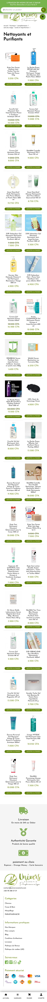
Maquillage (9, 911)
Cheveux (8, 903)
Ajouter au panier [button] (13, 84)
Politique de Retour (12, 946)
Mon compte (10, 931)
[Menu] (6, 17)
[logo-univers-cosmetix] (23, 17)
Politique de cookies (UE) (14, 949)
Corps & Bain (10, 907)
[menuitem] (6, 17)
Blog (6, 934)
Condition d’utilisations (13, 938)
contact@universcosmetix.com (15, 888)
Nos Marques (10, 927)
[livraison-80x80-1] (23, 811)
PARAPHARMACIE (12, 914)
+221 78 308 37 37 (10, 891)
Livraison (23, 819)
